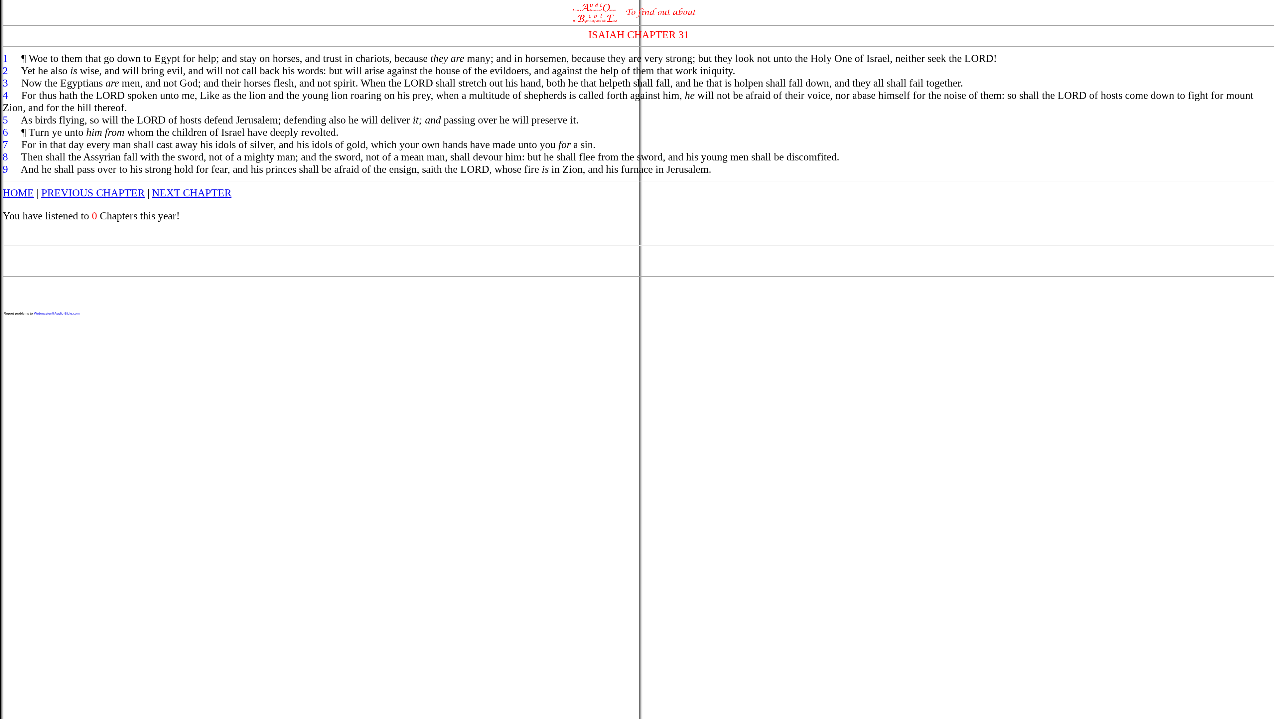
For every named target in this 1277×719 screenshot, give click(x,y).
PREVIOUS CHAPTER (93, 193)
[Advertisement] (638, 261)
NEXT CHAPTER (191, 193)
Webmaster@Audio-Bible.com (56, 313)
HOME (18, 193)
